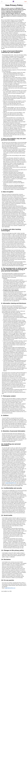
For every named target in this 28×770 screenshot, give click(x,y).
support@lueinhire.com (10, 482)
